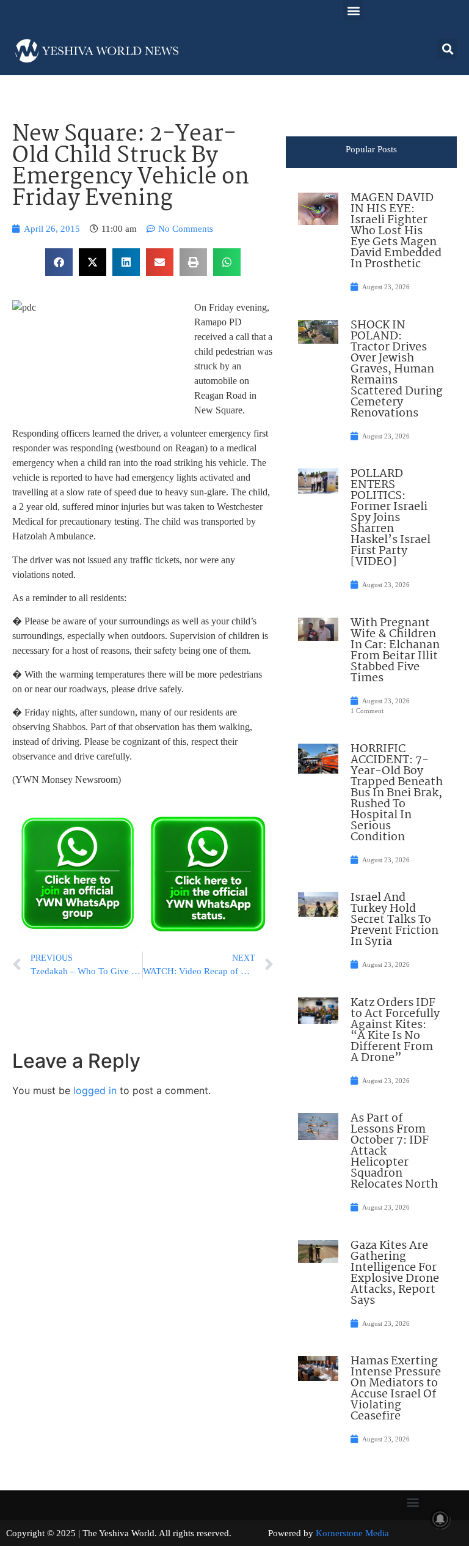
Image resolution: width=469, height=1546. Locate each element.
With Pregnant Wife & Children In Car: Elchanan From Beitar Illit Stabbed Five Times (395, 650)
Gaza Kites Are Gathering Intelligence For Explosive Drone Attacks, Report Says (395, 1273)
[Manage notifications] (440, 1519)
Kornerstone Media (352, 1533)
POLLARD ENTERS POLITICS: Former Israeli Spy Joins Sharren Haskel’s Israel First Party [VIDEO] (391, 518)
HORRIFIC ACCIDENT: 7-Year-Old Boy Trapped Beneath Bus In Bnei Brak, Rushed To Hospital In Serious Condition (397, 793)
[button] (353, 10)
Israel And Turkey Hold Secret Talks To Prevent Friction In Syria (394, 920)
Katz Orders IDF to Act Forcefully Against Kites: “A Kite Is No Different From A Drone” (395, 1030)
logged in (95, 1090)
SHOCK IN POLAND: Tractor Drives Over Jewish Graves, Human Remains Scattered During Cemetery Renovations (397, 369)
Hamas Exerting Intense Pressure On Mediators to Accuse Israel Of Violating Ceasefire (396, 1389)
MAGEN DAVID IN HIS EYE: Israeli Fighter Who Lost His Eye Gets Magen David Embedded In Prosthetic (396, 231)
